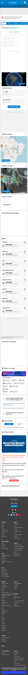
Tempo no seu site (5, 654)
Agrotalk (3, 639)
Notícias (3, 581)
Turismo (3, 627)
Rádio (15, 588)
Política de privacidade (19, 658)
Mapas (15, 522)
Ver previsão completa (14, 106)
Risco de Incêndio (15, 386)
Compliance (16, 652)
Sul (2, 607)
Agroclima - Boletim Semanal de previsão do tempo (8, 595)
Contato (16, 651)
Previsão (4, 522)
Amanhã (15, 23)
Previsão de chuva (18, 544)
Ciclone (3, 621)
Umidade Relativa (8, 383)
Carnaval (3, 630)
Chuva (15, 380)
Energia (3, 600)
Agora (3, 23)
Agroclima (4, 585)
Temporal (4, 618)
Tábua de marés (17, 553)
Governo (3, 604)
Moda (3, 598)
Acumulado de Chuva (20, 383)
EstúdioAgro (4, 640)
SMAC (15, 595)
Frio (2, 616)
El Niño (3, 623)
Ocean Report (17, 602)
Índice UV (16, 552)
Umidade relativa (17, 531)
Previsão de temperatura (19, 546)
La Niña (3, 625)
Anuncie (15, 654)
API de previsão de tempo (19, 665)
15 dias (3, 532)
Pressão (22, 380)
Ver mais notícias (14, 480)
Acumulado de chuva (18, 527)
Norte (3, 614)
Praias (3, 534)
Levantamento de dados (19, 600)
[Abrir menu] (2, 3)
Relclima (3, 558)
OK (14, 672)
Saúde (3, 588)
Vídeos (3, 646)
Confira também (5, 651)
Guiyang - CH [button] (14, 27)
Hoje (9, 23)
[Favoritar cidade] (19, 27)
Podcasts (4, 559)
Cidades (19, 424)
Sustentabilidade (5, 592)
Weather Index (17, 606)
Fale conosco (17, 656)
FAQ (15, 661)
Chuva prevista (5, 574)
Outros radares (5, 573)
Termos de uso (17, 663)
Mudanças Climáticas (6, 605)
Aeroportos (9, 424)
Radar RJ (4, 571)
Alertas (3, 590)
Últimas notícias (5, 583)
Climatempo (14, 506)
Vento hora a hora (18, 550)
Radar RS (4, 628)
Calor (3, 620)
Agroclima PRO (17, 597)
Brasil (3, 524)
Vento (6, 386)
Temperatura (7, 380)
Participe (3, 652)
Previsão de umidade (18, 548)
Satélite (6, 391)
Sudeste (3, 609)
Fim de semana (5, 531)
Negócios (4, 596)
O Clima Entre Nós (5, 637)
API (14, 599)
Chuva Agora (14, 391)
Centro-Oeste (4, 611)
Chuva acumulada (5, 576)
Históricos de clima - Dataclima (6, 556)
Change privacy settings (19, 659)
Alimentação (4, 587)
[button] (21, 2)
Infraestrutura (5, 602)
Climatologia (16, 555)
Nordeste (3, 612)
